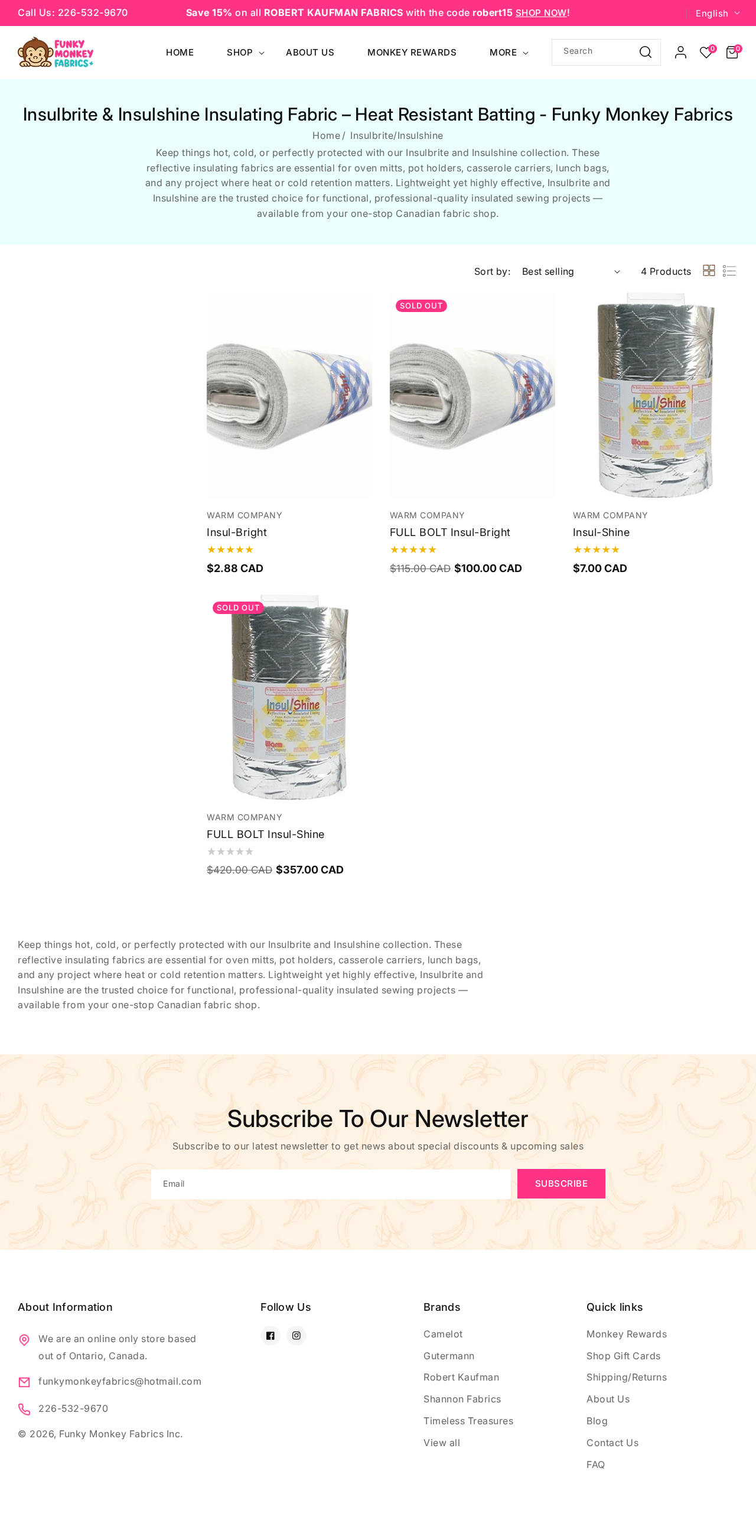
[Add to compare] (361, 335)
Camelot (443, 1334)
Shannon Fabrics (462, 1399)
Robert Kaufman (461, 1377)
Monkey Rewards (626, 1334)
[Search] (646, 51)
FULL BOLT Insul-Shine (266, 834)
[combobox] (606, 52)
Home (326, 135)
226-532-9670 (73, 1408)
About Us (608, 1399)
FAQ (595, 1464)
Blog (597, 1421)
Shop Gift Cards (623, 1356)
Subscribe (561, 1183)
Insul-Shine (601, 532)
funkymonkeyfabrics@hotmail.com (119, 1381)
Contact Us (612, 1442)
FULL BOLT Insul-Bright (450, 532)
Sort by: (492, 271)
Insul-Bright (237, 532)
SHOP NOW (541, 12)
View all (441, 1442)
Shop (240, 52)
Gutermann (449, 1356)
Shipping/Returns (626, 1377)
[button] (732, 53)
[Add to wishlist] (361, 309)
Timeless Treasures (468, 1421)
